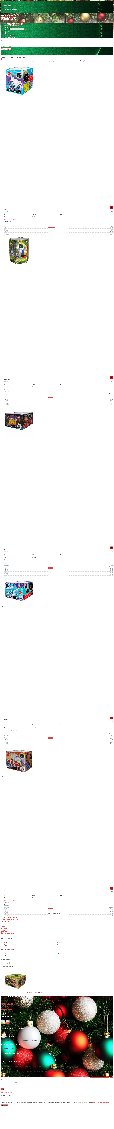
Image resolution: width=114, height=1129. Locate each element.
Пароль (3, 1086)
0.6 (4, 944)
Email (2, 1099)
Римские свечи (5, 922)
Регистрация (4, 1105)
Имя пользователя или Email (9, 1082)
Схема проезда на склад (7, 1009)
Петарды (4, 924)
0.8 (57, 944)
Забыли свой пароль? (6, 1092)
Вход (2, 1089)
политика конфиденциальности (100, 1102)
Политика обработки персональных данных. (101, 1077)
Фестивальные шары (10, 37)
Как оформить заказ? (8, 3)
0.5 (57, 942)
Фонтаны (4, 928)
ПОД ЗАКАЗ (51, 227)
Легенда (6, 963)
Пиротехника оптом (7, 1)
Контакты (5, 7)
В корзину (50, 397)
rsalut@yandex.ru (8, 1006)
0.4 (4, 942)
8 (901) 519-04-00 (8, 1004)
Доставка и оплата (7, 5)
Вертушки (4, 931)
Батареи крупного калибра (9, 919)
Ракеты (3, 926)
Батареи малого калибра (12, 26)
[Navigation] (1, 40)
